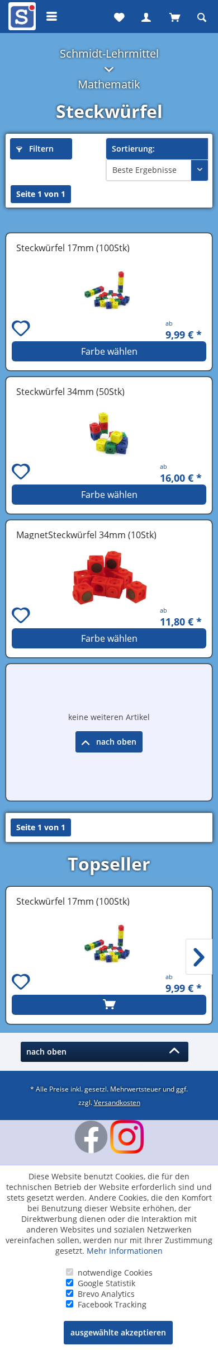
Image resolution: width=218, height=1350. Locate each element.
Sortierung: (133, 148)
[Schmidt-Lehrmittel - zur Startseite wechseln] (21, 18)
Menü (52, 16)
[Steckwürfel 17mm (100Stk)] (109, 290)
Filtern (40, 148)
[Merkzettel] (117, 16)
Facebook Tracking (112, 1304)
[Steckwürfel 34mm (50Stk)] (109, 434)
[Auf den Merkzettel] (22, 330)
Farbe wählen (109, 351)
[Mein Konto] (145, 16)
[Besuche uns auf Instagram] (127, 1137)
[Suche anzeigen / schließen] (202, 16)
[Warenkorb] (173, 16)
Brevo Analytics (106, 1293)
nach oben (115, 741)
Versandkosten (117, 1102)
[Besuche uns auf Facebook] (91, 1137)
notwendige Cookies (115, 1272)
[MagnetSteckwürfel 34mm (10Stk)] (109, 577)
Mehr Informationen (125, 1250)
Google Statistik (106, 1283)
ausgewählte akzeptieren (118, 1332)
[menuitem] (21, 16)
